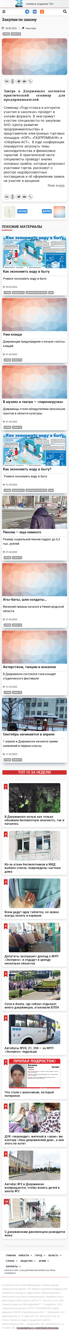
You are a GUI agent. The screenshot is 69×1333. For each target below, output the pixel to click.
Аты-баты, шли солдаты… (25, 599)
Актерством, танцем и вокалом (29, 667)
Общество (26, 1261)
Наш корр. (31, 28)
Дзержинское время (36, 293)
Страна (10, 1261)
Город (38, 1255)
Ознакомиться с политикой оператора (38, 1327)
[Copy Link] (30, 81)
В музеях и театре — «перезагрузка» (33, 402)
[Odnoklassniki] (12, 81)
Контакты (11, 1266)
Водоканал (18, 293)
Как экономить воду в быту (26, 271)
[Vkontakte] (6, 81)
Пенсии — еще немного (22, 532)
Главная (11, 1255)
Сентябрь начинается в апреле (28, 734)
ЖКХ (51, 293)
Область (53, 1255)
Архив (6, 34)
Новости (16, 34)
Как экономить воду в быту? (27, 469)
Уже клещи (12, 334)
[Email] (24, 81)
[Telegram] (18, 81)
